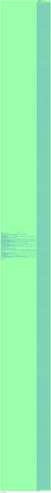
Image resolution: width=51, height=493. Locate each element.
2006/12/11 (37, 33)
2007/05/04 (45, 45)
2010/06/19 (47, 142)
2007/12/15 (47, 64)
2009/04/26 (49, 106)
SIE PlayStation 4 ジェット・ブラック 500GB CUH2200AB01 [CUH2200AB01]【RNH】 (8, 237)
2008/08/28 (43, 86)
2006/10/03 (39, 27)
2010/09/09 (43, 149)
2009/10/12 (37, 121)
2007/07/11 (41, 51)
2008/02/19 (39, 70)
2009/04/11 (47, 105)
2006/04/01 (47, 11)
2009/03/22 (49, 103)
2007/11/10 (47, 61)
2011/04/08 (45, 167)
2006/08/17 (43, 23)
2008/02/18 (37, 70)
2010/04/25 (49, 137)
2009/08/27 (43, 117)
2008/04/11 (45, 74)
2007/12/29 (47, 65)
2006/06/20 (39, 18)
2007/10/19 (45, 59)
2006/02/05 (49, 6)
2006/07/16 (49, 20)
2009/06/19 (45, 111)
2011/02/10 (43, 162)
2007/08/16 (43, 54)
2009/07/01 (41, 112)
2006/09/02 (47, 24)
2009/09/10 (43, 118)
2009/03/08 (49, 102)
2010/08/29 (49, 148)
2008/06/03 (39, 79)
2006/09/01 (45, 24)
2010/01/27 (41, 130)
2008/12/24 (41, 96)
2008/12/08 (37, 95)
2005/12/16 (45, 2)
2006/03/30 (43, 11)
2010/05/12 (41, 139)
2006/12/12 (39, 33)
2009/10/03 (47, 120)
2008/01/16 (41, 67)
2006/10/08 (49, 27)
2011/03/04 (45, 164)
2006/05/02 (39, 14)
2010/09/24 (45, 150)
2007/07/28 (47, 52)
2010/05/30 (49, 140)
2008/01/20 (49, 67)
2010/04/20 (39, 137)
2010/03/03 (41, 133)
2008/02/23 (47, 70)
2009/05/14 (43, 108)
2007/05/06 (49, 45)
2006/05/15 (37, 15)
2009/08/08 (47, 115)
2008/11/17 (37, 93)
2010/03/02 (39, 133)
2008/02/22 (45, 70)
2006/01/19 (43, 5)
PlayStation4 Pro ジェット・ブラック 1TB (4, 247)
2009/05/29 (45, 109)
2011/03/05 (47, 164)
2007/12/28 (45, 65)
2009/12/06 (49, 125)
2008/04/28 (37, 76)
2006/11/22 (41, 31)
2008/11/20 (43, 93)
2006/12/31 (49, 34)
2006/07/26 (41, 21)
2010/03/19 (45, 134)
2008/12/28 (49, 96)
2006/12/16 (47, 33)
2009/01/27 (39, 99)
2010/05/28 (45, 140)
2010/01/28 (43, 130)
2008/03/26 (41, 73)
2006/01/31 (39, 6)
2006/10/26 (43, 29)
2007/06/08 (45, 48)
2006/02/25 (47, 8)
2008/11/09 (49, 92)
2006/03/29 (41, 11)
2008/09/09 (39, 87)
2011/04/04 (37, 167)
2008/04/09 (41, 74)
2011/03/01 (39, 164)
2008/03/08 (47, 71)
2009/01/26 (37, 99)
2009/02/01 (49, 99)
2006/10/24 (39, 29)
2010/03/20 (47, 134)
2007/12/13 (43, 64)
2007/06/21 (43, 49)
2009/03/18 (41, 103)
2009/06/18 (43, 111)
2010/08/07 (47, 146)
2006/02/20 (37, 8)
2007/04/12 (43, 43)
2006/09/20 (41, 26)
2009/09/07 (37, 118)
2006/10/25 (41, 29)
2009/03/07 (47, 102)
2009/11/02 (37, 123)
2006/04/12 (41, 12)
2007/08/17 (45, 54)
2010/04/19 (37, 137)
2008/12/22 (37, 96)
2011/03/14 (37, 165)
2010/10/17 (49, 152)
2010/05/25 (39, 140)
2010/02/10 (41, 131)
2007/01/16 (39, 36)
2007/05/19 (47, 46)
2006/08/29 (39, 24)
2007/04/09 (37, 43)
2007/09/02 (49, 55)
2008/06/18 (41, 80)
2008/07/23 (41, 83)
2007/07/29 (49, 52)
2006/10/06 (45, 27)
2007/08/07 (39, 53)
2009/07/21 (39, 114)
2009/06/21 (49, 111)
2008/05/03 (47, 76)
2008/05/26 (37, 78)
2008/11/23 (49, 93)
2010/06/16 (41, 142)
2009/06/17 (41, 111)
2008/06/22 (49, 80)
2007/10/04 (43, 58)
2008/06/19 (43, 80)
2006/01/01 (49, 3)
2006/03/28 (39, 11)
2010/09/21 (39, 150)
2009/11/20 (45, 124)
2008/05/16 (45, 77)
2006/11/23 (43, 31)
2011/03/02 (41, 164)
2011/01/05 (41, 159)
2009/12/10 (43, 126)
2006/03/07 (39, 9)
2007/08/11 (47, 53)
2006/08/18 (45, 23)
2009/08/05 (41, 115)
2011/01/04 (39, 159)
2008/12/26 (45, 96)
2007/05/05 (47, 45)
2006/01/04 (41, 4)
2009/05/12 (39, 108)
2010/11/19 (45, 155)
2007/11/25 (49, 62)
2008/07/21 (37, 83)
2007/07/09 (37, 51)
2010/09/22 (41, 150)
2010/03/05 (45, 133)
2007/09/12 (41, 56)
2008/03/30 (49, 73)
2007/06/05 (39, 48)
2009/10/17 (47, 121)
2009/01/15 (43, 98)
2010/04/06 (39, 136)
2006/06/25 (49, 18)
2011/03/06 (49, 164)
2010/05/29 (47, 140)
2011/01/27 (43, 161)
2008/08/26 (39, 86)
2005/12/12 (37, 2)
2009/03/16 (37, 103)
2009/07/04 (47, 112)
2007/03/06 (39, 40)
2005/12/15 (43, 2)
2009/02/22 (49, 101)
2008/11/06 (43, 92)
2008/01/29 (39, 68)
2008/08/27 (41, 86)
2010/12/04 (47, 156)
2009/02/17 (39, 101)
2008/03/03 (37, 71)
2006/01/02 (37, 4)
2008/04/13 (49, 74)
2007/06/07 (43, 48)
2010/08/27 (45, 148)
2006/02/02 (43, 6)
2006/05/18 (43, 15)
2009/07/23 (43, 114)
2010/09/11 (47, 149)
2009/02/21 (47, 101)
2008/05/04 (49, 76)
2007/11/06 (39, 61)
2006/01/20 (45, 5)
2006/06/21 (41, 18)
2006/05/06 (47, 14)
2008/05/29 (43, 78)
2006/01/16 (37, 5)
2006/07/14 (45, 20)
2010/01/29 (45, 130)
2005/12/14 (41, 2)
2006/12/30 (47, 34)
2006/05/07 (49, 14)
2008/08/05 (39, 84)
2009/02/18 (41, 101)
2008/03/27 (43, 73)
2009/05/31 (49, 109)
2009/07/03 (45, 112)
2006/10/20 (45, 28)
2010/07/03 (47, 143)
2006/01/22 (49, 5)
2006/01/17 (39, 5)
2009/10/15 (43, 121)
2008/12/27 (47, 96)
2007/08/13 (37, 54)
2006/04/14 (45, 12)
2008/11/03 (37, 92)
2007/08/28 (39, 55)
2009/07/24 (45, 114)
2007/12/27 (43, 65)
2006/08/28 (37, 24)
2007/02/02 (45, 37)
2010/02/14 (49, 131)
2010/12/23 (43, 158)
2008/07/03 (43, 81)
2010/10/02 (47, 151)
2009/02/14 (47, 100)
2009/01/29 (43, 99)
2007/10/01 (37, 58)
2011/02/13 (49, 162)
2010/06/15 (39, 142)
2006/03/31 (45, 11)
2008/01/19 (47, 67)
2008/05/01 (43, 76)
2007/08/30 (43, 55)
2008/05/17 (47, 77)
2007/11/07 (41, 61)
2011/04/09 (47, 167)
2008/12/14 (49, 95)
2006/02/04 (47, 6)
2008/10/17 (45, 90)
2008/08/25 (37, 86)
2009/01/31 (47, 99)
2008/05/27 (39, 78)
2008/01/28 (37, 68)
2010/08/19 (43, 147)
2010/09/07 (39, 149)
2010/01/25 (37, 130)
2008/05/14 (41, 77)
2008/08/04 (37, 84)
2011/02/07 (37, 162)
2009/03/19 (43, 103)
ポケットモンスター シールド (3, 243)
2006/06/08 (43, 17)
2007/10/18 (43, 59)
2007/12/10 (37, 64)
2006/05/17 (41, 15)
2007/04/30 (37, 45)
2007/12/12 (41, 64)
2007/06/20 (41, 49)
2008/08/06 (41, 84)
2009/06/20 (47, 111)
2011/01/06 (43, 159)
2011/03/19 (47, 165)
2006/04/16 (49, 12)
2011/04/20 (41, 168)
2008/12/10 (41, 95)
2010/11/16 (39, 155)
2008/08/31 (49, 86)
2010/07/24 (47, 145)
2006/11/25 (47, 31)
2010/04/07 (41, 136)
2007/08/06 (37, 53)
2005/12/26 (37, 3)
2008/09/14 (49, 87)
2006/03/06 (37, 9)
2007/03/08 (43, 40)
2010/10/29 (45, 153)
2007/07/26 (43, 52)
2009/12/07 (37, 126)
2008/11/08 (47, 92)
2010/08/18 (41, 147)
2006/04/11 (39, 12)
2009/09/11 (45, 118)
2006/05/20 (47, 15)
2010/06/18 (45, 142)
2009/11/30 (37, 125)
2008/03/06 (43, 71)
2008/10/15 (41, 90)
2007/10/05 (45, 58)
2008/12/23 (39, 96)
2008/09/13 (47, 87)
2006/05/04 (43, 14)
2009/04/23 (43, 106)
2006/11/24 (45, 31)
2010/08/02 (37, 146)
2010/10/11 (37, 152)
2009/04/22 (41, 106)
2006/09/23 (47, 26)
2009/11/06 (45, 123)
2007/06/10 (49, 48)
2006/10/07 (47, 27)
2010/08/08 (49, 146)
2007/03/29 (43, 42)
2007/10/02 (39, 58)
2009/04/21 (39, 106)
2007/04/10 (39, 43)
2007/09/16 (49, 56)
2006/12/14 (43, 33)
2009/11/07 (47, 123)
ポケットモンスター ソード (3, 235)
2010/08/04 (41, 146)
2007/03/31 (47, 42)
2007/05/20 (49, 46)
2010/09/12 (49, 149)
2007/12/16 (49, 64)
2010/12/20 (37, 158)
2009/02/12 (43, 100)
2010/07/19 (37, 145)
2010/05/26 (41, 140)
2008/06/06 (45, 79)
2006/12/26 (39, 34)
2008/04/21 (37, 75)
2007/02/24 (47, 39)
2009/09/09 (41, 118)
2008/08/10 (49, 84)
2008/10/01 (41, 89)
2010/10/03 (49, 151)
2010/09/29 (41, 151)
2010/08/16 (37, 147)
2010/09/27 (37, 151)
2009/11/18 (41, 124)
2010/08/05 (43, 146)
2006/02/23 (43, 8)
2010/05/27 (43, 140)
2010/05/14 (45, 139)
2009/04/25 (47, 106)
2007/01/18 (43, 36)
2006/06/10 (47, 17)
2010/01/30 (47, 130)
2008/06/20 (45, 80)
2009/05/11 (37, 108)
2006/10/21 (47, 28)
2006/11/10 (45, 30)
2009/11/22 (49, 124)
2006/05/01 (37, 14)
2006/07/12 (41, 20)
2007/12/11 (39, 64)
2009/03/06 (45, 102)
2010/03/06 (47, 133)
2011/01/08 (47, 159)
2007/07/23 (37, 52)
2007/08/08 (41, 53)
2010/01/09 (47, 128)
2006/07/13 (43, 20)
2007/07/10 (39, 51)
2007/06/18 (37, 49)
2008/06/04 (41, 79)
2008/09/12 (45, 87)
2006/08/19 (47, 23)
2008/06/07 (47, 79)
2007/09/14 (45, 56)
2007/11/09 (45, 61)
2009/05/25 (37, 109)
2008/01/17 (43, 67)
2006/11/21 (39, 31)
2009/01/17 (47, 98)
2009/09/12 (47, 118)
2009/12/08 (39, 126)
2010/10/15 (45, 152)
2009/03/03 (39, 102)
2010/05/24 (37, 140)
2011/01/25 (39, 161)
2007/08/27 (37, 55)
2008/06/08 (49, 79)
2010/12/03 (45, 156)
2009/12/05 (47, 125)
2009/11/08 (49, 123)
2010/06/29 (39, 143)
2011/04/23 (47, 168)
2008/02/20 (41, 70)
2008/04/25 (45, 75)
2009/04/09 (43, 105)
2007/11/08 (43, 61)
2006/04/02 (49, 11)
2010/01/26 (39, 130)
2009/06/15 (37, 111)
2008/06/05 (43, 79)
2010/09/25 (47, 150)
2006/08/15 (39, 23)
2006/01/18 (41, 5)
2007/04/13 (45, 43)
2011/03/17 (43, 165)
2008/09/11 (43, 87)
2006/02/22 (41, 8)
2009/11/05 (43, 123)
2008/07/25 (45, 83)
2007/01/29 (37, 37)
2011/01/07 (45, 159)
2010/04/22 (43, 137)
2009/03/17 (39, 103)
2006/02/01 (41, 6)
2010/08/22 (49, 147)
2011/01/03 (37, 159)
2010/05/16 (49, 139)
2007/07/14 (47, 51)
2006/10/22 (49, 28)
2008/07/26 (47, 83)
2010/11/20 (47, 155)
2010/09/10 (45, 149)
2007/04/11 (41, 43)
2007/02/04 (49, 37)
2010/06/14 (37, 142)
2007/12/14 (45, 64)
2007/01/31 (41, 37)
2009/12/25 (45, 127)
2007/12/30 (49, 65)
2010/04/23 (45, 137)
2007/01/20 (47, 36)
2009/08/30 (49, 117)
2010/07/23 (45, 145)
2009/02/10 (39, 100)
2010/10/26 (39, 153)
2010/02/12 (45, 131)
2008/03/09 (49, 71)
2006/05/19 (45, 15)
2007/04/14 (47, 43)
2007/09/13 (43, 56)
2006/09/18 (37, 26)
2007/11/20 (39, 62)
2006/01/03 (39, 4)
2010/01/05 (39, 128)
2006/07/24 (37, 21)
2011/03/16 (41, 165)
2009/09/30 (41, 120)
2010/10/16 (47, 152)
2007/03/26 (37, 42)
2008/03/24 (37, 73)
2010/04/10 (47, 136)
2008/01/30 (41, 68)
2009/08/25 (39, 117)
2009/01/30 (45, 99)
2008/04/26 (47, 75)
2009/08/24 (37, 117)
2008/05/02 (45, 76)
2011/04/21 (43, 168)
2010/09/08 (41, 149)
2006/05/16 (39, 15)
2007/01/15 (37, 36)
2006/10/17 (39, 28)
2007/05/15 (39, 46)
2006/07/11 (39, 20)
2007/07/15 (49, 51)
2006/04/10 (37, 12)
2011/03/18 (45, 165)
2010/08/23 (37, 148)
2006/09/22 (45, 26)
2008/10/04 (47, 89)
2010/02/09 (39, 131)
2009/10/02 (45, 120)
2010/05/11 (39, 139)
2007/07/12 (43, 51)
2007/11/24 (47, 62)
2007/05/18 (45, 46)
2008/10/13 (37, 90)
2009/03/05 (43, 102)
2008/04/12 (47, 74)
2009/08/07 (45, 115)
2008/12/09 (39, 95)
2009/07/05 (49, 112)
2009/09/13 (49, 118)
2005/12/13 (39, 2)
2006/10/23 (37, 29)
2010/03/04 (43, 133)
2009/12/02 (41, 125)
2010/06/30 (41, 143)
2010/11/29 (37, 156)
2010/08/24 (39, 148)
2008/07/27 (49, 83)
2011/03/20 (49, 165)
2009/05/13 (41, 108)
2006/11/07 (39, 30)
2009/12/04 (45, 125)
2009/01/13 (39, 98)
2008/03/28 (45, 73)
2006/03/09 (43, 9)
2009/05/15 (45, 108)
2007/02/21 (41, 39)
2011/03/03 (43, 164)
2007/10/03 (41, 58)
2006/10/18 (41, 28)
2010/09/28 (39, 151)
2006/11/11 (47, 30)
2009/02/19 (43, 101)
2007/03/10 (47, 40)
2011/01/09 (49, 159)
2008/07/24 (43, 83)
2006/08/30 (41, 24)
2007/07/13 (45, 51)
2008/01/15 (39, 67)
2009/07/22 (41, 114)
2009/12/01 (39, 125)
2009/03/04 (41, 102)
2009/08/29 (47, 117)
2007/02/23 (45, 39)
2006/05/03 (41, 14)
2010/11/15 (37, 155)
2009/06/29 (37, 112)
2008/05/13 (39, 77)
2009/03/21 (47, 103)
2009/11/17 (39, 124)
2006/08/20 (49, 23)
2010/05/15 (47, 139)
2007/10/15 (37, 59)
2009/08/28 (45, 117)
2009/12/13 (49, 126)
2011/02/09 (41, 162)
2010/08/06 (45, 146)
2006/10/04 (41, 27)
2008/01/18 (45, 67)
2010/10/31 (49, 153)
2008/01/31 (43, 68)
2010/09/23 (43, 150)
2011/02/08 (39, 162)
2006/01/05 (43, 4)
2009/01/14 (41, 98)
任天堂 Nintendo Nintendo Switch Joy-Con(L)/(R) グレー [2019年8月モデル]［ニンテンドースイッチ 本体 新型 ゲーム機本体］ (12, 245)
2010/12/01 (41, 156)
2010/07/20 (39, 145)
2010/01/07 (43, 128)
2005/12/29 (43, 3)
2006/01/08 (49, 4)
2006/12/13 (41, 33)
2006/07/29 (47, 21)
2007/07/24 (39, 52)
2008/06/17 (39, 80)
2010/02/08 (37, 131)
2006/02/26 (49, 8)
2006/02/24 (45, 8)
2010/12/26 (49, 158)
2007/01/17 (41, 36)
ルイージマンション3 (3, 233)
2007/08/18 (47, 54)
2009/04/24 (45, 106)
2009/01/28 (41, 99)
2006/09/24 (49, 26)
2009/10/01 (43, 120)
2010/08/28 (47, 148)
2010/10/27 (41, 153)
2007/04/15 (49, 43)
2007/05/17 (43, 46)
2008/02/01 (45, 68)
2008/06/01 (49, 78)
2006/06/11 (49, 17)
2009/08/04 (39, 115)
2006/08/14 (37, 23)
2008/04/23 (41, 75)
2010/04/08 (43, 136)
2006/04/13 (43, 12)
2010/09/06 (37, 149)
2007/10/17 (41, 59)
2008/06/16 (37, 80)
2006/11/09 (43, 30)
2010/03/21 (49, 134)
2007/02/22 (43, 39)
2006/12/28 (43, 34)
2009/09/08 (39, 118)
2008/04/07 (37, 74)
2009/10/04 (49, 120)
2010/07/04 (49, 143)
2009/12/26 (47, 127)
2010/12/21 (39, 158)
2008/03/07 (45, 71)
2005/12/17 (47, 2)
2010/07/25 (49, 145)
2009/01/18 (49, 98)
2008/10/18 (47, 90)
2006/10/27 (45, 29)
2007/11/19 (37, 62)
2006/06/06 (39, 17)
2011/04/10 (49, 167)
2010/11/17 (41, 155)
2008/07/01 (39, 81)
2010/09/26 (49, 150)
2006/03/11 (47, 9)
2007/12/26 (41, 65)
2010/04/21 (41, 137)
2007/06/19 (39, 49)
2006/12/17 (49, 33)
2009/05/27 (41, 109)
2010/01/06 (41, 128)
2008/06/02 (37, 79)
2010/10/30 (47, 153)
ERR (1, 258)
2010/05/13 (43, 139)
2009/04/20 (37, 106)
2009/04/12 (49, 105)
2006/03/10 (45, 9)
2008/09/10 (41, 87)
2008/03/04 (39, 71)
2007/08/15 (41, 54)
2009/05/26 (39, 109)
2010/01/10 (49, 128)
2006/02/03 (45, 6)
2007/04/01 (49, 42)
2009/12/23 (41, 127)
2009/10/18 (49, 121)
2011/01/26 (41, 161)
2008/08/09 (47, 84)
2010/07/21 (41, 145)
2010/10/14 (43, 152)
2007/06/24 (49, 49)
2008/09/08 (37, 87)
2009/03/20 (45, 103)
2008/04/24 (43, 75)
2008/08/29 (45, 86)
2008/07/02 (41, 81)
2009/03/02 (37, 102)
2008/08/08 (45, 84)
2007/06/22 (45, 49)
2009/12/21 (37, 127)
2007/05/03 (43, 45)
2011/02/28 (37, 164)
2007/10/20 (47, 59)
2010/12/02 (43, 156)
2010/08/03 (39, 146)
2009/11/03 (39, 123)
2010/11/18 (43, 155)
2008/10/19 (49, 90)
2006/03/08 (41, 9)
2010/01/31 (49, 130)
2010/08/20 (45, 147)
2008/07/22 (39, 83)
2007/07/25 (41, 52)
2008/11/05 (41, 92)
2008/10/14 (39, 90)
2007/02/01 (43, 37)
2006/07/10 (37, 20)
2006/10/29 (49, 29)
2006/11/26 (49, 31)
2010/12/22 (41, 158)
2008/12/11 (43, 95)
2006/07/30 (49, 21)
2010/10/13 (41, 152)
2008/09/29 (37, 89)
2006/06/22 (43, 18)
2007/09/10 (37, 56)
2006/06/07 (41, 17)
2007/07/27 (45, 52)
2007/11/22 (43, 62)
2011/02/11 (45, 162)
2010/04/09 (45, 136)
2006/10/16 (37, 28)
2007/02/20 (39, 39)
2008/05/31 (47, 78)
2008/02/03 (49, 68)
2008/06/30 (37, 81)
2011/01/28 (45, 161)
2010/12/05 (49, 156)
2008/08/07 (43, 84)
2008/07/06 (49, 81)
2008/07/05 (47, 81)
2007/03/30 (45, 42)
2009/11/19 (43, 124)
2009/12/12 (47, 126)
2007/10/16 (39, 59)
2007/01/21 (49, 36)
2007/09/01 (47, 55)
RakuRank (3, 259)
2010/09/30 (43, 151)
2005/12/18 (49, 2)
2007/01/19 (45, 36)
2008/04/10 (43, 74)
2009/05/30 (47, 109)
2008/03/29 (47, 73)
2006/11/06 (37, 30)
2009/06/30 (39, 112)
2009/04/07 (39, 105)
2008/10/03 (45, 89)
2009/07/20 (37, 114)
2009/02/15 (49, 100)
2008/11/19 (41, 93)
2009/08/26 (41, 117)
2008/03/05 (41, 71)
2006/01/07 (47, 4)
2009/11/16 (37, 124)
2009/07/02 (43, 112)
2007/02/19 (37, 39)
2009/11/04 (41, 123)
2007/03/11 (49, 40)
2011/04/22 (45, 168)
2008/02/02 (47, 68)
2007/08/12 (49, 53)
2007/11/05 (37, 61)
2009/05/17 (49, 108)
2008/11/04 (39, 92)
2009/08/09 (49, 115)
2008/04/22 (39, 75)
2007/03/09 (45, 40)
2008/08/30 (47, 86)
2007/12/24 (37, 65)
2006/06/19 (37, 18)
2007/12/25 (39, 65)
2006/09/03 (49, 24)
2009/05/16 (47, 108)
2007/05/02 (41, 45)
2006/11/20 (37, 31)
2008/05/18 (49, 77)
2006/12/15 (45, 33)
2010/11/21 (49, 155)
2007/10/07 (49, 58)
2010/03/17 (41, 134)
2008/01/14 (37, 67)
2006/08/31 (43, 24)
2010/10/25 (37, 153)
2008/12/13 (47, 95)
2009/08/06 (43, 115)
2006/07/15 (47, 20)
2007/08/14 (39, 54)
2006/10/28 (47, 29)
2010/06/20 (49, 142)
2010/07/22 (43, 145)
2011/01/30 (49, 161)
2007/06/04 (37, 48)
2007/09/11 (39, 56)
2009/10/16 (45, 121)
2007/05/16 (41, 46)
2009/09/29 (39, 120)
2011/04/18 (37, 168)
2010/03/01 (37, 133)
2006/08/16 (41, 23)
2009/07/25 (47, 114)
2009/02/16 (37, 101)
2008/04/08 (39, 74)
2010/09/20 (37, 150)
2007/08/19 (49, 54)
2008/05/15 (43, 77)
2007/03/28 (41, 42)
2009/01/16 (45, 98)
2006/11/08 (41, 30)
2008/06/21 (47, 80)
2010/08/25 (41, 148)
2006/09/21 (43, 26)
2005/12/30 (45, 3)
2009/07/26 (49, 114)
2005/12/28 (41, 3)
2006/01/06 (45, 4)
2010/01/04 (37, 128)
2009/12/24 (43, 127)
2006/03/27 (37, 11)
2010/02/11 (43, 131)
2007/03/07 (41, 40)
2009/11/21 (47, 124)
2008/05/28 (41, 78)
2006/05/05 (45, 14)
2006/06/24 (47, 18)
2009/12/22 (39, 127)
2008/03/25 (39, 73)
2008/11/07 (45, 92)
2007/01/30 (39, 37)
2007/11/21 (41, 62)
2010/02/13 (47, 131)
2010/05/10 (37, 139)
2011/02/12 (47, 162)
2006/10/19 (43, 28)
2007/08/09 (43, 53)
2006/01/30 (37, 6)
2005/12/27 (39, 3)
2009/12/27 (49, 127)
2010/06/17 (43, 142)
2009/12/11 (45, 126)
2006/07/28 (45, 21)
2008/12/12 (45, 95)
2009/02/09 (37, 100)
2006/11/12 (49, 30)
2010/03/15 (37, 134)
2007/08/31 (45, 55)
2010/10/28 (43, 153)
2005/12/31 (47, 3)
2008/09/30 (39, 89)
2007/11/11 (49, 61)
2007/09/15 (47, 56)
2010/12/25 (47, 158)
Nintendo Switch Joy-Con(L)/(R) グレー (4, 238)
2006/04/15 (47, 12)
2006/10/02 (37, 27)
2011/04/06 (41, 167)
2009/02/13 (45, 100)
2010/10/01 (45, 151)
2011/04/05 (39, 167)
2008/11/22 (47, 93)
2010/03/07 (49, 133)
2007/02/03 (47, 37)
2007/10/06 (47, 58)
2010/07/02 (45, 143)
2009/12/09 (41, 126)
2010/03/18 (43, 134)
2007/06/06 (41, 48)
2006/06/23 (45, 18)
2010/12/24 (45, 158)
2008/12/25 (43, 96)
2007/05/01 (39, 45)
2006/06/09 (45, 17)
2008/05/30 (45, 78)
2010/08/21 (47, 147)
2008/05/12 (37, 77)
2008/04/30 (41, 76)
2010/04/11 (49, 136)
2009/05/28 (43, 109)
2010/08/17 (39, 147)
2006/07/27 (43, 21)
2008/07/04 (45, 81)
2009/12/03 (43, 125)
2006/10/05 (43, 27)
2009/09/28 (37, 120)
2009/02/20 (45, 101)
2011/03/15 (39, 165)
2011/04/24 (49, 168)
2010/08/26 (43, 148)
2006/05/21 (49, 15)
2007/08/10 (45, 53)
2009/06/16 (39, 111)
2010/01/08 (45, 128)
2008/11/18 (39, 93)
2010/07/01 (43, 143)
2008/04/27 (49, 75)
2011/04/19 (39, 168)
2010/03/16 (39, 134)
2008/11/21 (45, 93)
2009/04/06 (37, 105)
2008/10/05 (49, 89)
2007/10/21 (49, 59)
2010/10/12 (39, 152)
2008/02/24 (49, 70)
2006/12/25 (37, 34)
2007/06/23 (47, 49)
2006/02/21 (39, 8)
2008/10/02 (43, 89)
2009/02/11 (41, 100)
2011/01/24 (37, 161)
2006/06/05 (37, 17)
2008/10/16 (43, 90)
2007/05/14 (37, 46)
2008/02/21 (43, 70)
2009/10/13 (39, 121)
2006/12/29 (45, 34)
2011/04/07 (43, 167)
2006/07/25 (39, 21)
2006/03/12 (49, 9)
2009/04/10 (45, 105)
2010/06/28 (37, 143)
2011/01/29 (47, 161)
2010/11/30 (39, 156)
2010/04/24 (47, 137)
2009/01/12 (37, 98)
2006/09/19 (39, 26)
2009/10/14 (41, 121)
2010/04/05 (37, 136)
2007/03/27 (39, 42)
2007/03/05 (37, 40)
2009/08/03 (37, 115)
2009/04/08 (41, 105)
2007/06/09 (47, 48)
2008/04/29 (39, 76)
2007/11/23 (45, 62)
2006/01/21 (47, 5)
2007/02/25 (49, 39)
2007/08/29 (41, 55)
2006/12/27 (41, 34)
